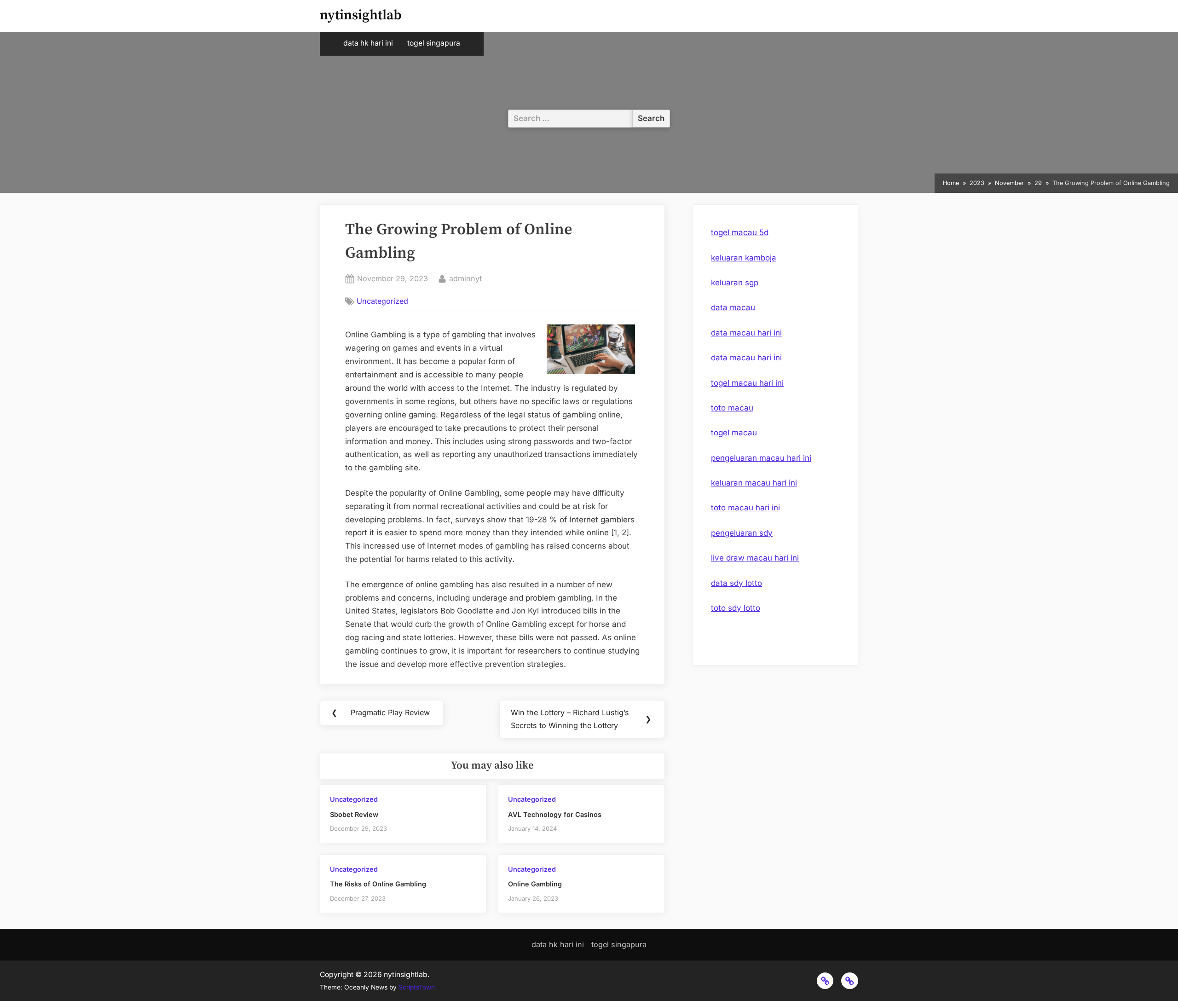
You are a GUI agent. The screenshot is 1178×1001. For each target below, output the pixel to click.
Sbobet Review (354, 814)
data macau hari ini (746, 332)
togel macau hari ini (747, 383)
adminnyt (465, 278)
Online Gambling (535, 884)
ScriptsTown (416, 987)
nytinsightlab (361, 15)
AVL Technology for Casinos (554, 814)
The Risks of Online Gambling (378, 884)
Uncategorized (382, 301)
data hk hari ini (368, 43)
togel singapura (433, 43)
